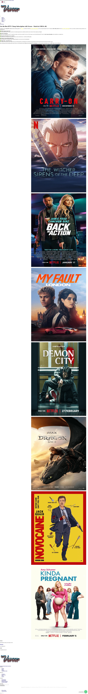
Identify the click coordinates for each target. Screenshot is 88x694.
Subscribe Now (2, 685)
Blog (2, 20)
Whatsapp (1, 644)
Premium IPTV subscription (25, 687)
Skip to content (11, 0)
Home (3, 17)
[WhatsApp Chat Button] (85, 691)
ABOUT (3, 21)
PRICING (3, 18)
